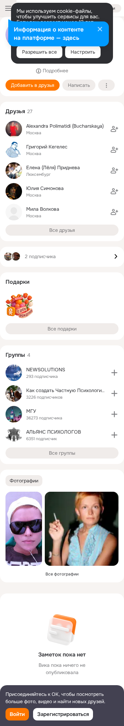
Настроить (83, 52)
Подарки (18, 281)
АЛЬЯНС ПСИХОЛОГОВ (53, 432)
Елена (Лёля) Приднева (53, 167)
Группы (15, 355)
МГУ (31, 411)
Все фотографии (62, 574)
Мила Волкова (42, 209)
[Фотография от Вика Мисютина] (24, 529)
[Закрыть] (99, 30)
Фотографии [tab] (24, 481)
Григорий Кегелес (47, 147)
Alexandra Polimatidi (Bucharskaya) (65, 126)
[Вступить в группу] (114, 373)
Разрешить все (39, 52)
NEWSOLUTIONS (45, 369)
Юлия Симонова (45, 188)
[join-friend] (114, 129)
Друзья (15, 111)
